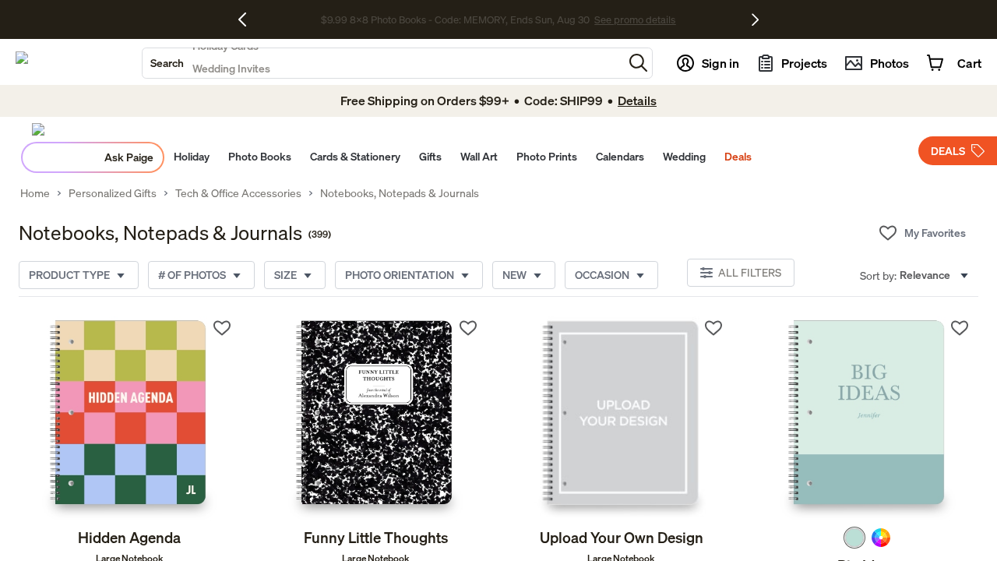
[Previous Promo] (248, 19)
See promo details (634, 19)
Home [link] (35, 193)
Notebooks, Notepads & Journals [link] (399, 193)
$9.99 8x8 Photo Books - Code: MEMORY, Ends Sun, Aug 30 (455, 19)
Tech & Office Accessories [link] (238, 193)
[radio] (854, 538)
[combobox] (382, 63)
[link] (130, 418)
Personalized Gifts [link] (113, 193)
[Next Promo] (755, 19)
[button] (638, 62)
